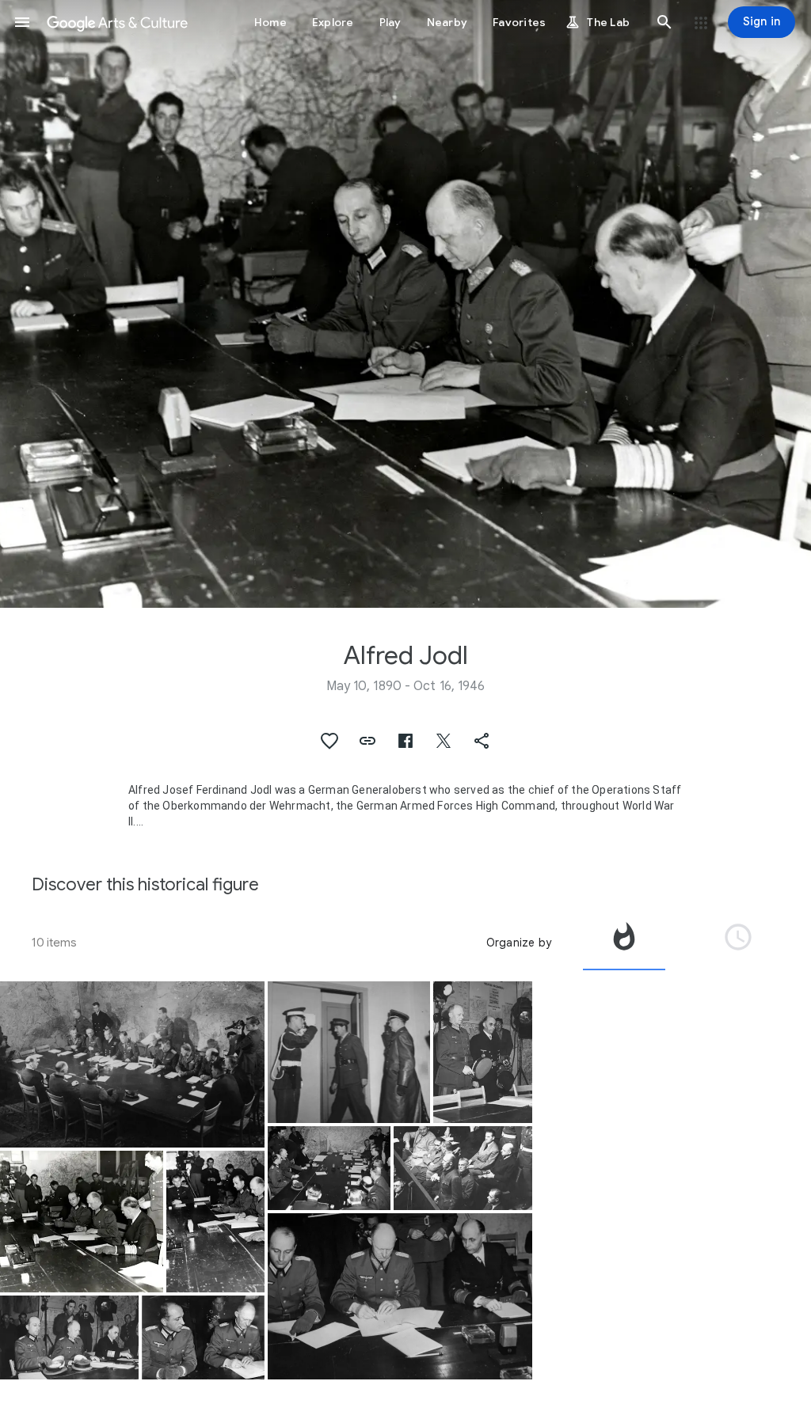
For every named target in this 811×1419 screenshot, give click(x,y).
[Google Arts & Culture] (117, 22)
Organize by (518, 942)
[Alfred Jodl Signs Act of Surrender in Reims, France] (215, 1221)
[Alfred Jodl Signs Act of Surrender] (203, 1337)
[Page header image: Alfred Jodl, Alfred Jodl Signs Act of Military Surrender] (405, 304)
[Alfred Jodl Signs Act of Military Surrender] (81, 1221)
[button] (22, 22)
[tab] (624, 942)
